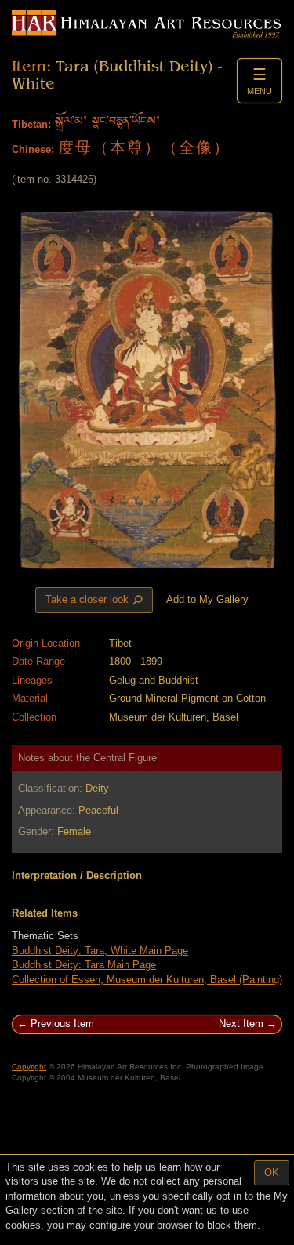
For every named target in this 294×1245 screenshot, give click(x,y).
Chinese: (33, 149)
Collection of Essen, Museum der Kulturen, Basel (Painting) (147, 979)
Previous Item (62, 1023)
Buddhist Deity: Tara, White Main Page (100, 950)
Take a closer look (95, 600)
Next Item (241, 1023)
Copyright (29, 1066)
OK (271, 1172)
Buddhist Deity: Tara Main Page (84, 965)
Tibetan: (31, 124)
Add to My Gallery (207, 599)
